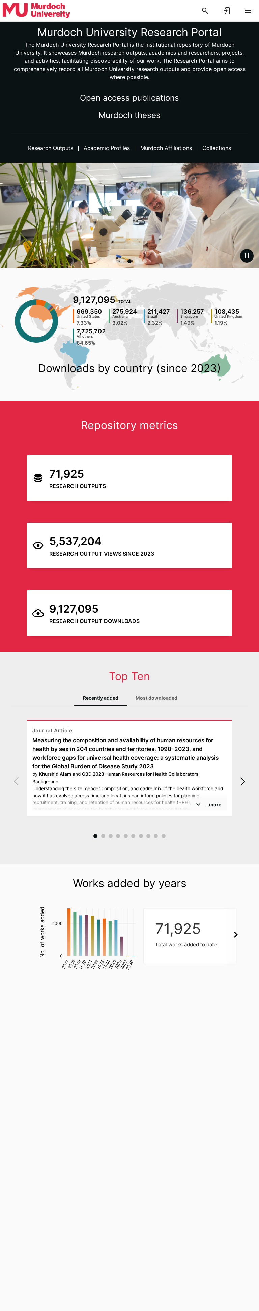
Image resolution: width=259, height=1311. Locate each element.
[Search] (205, 11)
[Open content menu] (248, 11)
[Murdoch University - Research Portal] (36, 10)
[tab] (100, 698)
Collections (216, 147)
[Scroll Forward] (235, 935)
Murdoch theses (129, 115)
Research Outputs (51, 147)
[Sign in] (227, 11)
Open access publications (129, 98)
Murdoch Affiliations (166, 147)
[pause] (247, 256)
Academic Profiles (107, 147)
